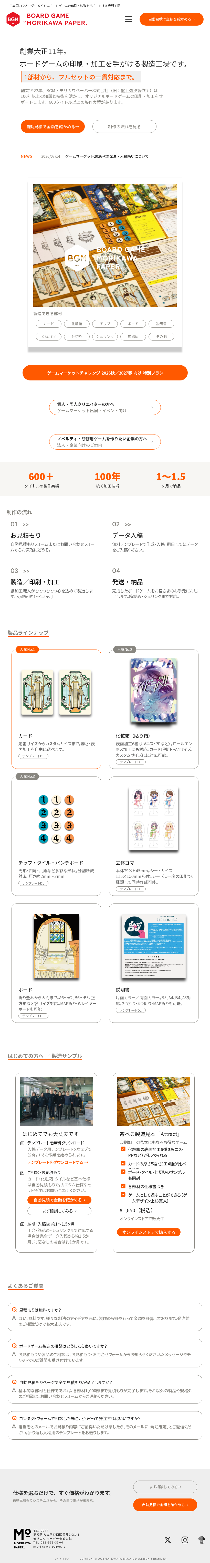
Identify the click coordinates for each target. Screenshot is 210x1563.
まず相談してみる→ (59, 1211)
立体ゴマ (48, 336)
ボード (133, 323)
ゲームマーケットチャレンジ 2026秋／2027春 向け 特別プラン (105, 373)
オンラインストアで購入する (148, 1232)
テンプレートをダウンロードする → (57, 1162)
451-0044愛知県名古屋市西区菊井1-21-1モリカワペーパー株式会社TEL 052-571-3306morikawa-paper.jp (56, 1538)
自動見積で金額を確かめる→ (60, 1200)
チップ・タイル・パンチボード (50, 862)
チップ (105, 323)
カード (48, 323)
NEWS (26, 156)
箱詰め (133, 336)
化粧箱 (76, 323)
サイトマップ (61, 1558)
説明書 (161, 323)
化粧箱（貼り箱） (134, 735)
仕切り (76, 336)
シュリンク (105, 336)
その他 (161, 336)
